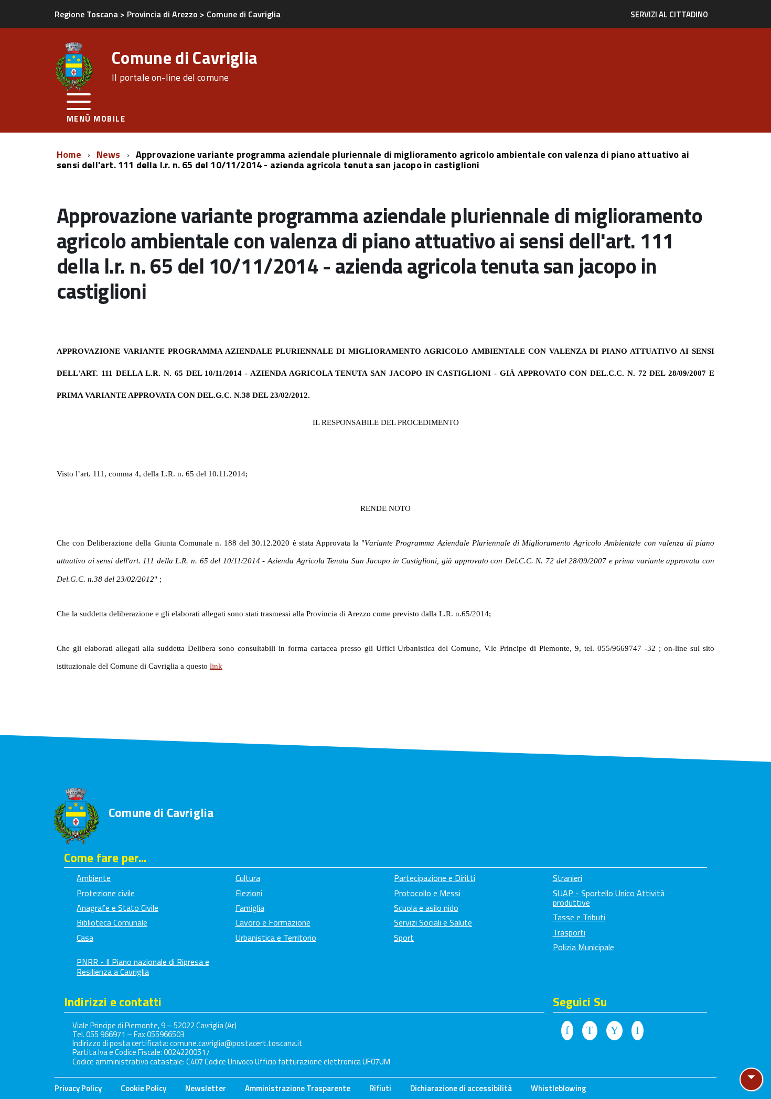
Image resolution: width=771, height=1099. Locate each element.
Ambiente (94, 878)
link (216, 666)
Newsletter (205, 1088)
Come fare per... (105, 857)
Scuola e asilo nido (426, 907)
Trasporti (569, 932)
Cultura (247, 878)
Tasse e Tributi (579, 917)
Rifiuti (380, 1088)
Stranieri (567, 878)
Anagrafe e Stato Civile (117, 907)
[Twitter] (589, 1031)
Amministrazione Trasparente (297, 1088)
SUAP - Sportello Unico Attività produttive (609, 898)
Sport (404, 937)
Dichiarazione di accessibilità (461, 1088)
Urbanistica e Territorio (275, 937)
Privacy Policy (78, 1088)
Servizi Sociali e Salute (433, 922)
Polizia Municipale (583, 947)
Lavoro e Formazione (272, 922)
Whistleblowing (558, 1088)
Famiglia (249, 907)
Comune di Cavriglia (185, 66)
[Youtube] (614, 1031)
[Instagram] (637, 1031)
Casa (85, 937)
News (110, 154)
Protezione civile (106, 893)
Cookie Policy (143, 1088)
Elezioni (248, 893)
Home (70, 154)
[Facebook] (567, 1031)
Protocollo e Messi (427, 893)
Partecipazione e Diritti (434, 878)
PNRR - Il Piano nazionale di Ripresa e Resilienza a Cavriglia (143, 966)
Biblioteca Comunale (112, 922)
